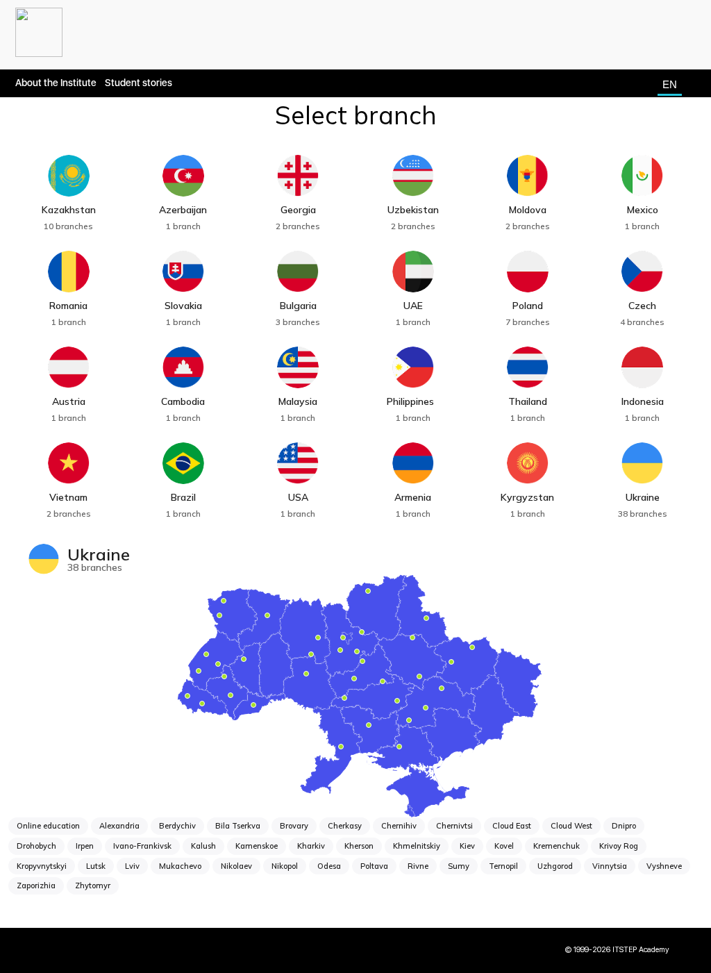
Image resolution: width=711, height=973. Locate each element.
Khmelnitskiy (416, 846)
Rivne (418, 866)
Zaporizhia (36, 885)
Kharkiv (311, 846)
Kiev (467, 846)
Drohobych (36, 846)
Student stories (138, 82)
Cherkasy (345, 826)
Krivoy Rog (618, 846)
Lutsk (96, 866)
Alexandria (119, 826)
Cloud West (571, 826)
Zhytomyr (92, 885)
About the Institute (56, 82)
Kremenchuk (556, 846)
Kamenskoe (256, 846)
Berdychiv (177, 826)
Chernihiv (399, 826)
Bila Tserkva (237, 826)
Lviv (132, 866)
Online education (48, 826)
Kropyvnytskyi (42, 866)
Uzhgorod (555, 866)
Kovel (504, 846)
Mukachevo (180, 866)
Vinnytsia (609, 866)
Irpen (85, 846)
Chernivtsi (454, 826)
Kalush (203, 846)
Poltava (374, 866)
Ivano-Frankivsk (142, 846)
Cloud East (511, 826)
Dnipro (624, 826)
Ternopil (503, 866)
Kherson (359, 846)
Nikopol (284, 866)
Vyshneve (664, 866)
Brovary (294, 826)
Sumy (458, 866)
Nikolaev (236, 866)
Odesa (329, 866)
